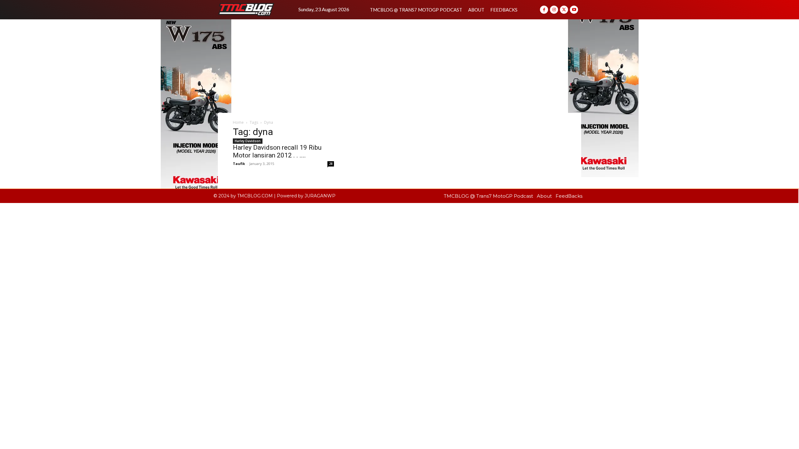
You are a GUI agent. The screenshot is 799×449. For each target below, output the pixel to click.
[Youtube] (574, 10)
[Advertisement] (399, 66)
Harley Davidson (248, 141)
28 (331, 164)
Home (238, 122)
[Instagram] (554, 10)
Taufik (239, 163)
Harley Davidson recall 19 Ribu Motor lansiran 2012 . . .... (277, 151)
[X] (564, 10)
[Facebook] (544, 10)
